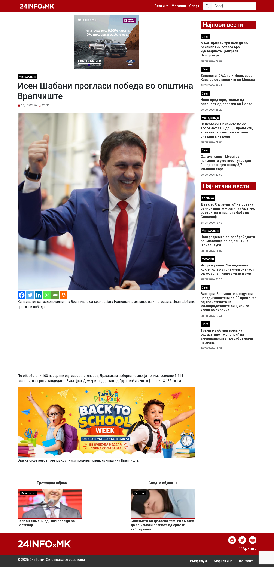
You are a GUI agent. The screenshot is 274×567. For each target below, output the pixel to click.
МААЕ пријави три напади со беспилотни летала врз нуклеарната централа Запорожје (224, 49)
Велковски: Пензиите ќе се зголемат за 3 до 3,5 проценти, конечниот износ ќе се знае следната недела (227, 130)
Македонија (27, 76)
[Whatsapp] (47, 295)
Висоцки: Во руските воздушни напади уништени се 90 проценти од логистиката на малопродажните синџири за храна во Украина (228, 302)
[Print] (63, 295)
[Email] (55, 295)
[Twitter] (30, 295)
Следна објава (161, 483)
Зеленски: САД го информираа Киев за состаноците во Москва (228, 78)
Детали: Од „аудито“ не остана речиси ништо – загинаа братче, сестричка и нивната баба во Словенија (228, 210)
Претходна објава (52, 483)
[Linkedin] (38, 295)
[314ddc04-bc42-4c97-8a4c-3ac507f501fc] (106, 422)
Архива (249, 548)
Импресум (198, 561)
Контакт (246, 561)
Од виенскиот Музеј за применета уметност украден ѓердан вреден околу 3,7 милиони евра (226, 163)
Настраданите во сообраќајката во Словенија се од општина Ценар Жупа (228, 241)
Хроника (208, 198)
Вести (160, 6)
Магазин (178, 6)
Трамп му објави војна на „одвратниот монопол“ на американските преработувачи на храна (227, 336)
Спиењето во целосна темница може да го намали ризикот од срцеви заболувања (162, 525)
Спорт (194, 6)
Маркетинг (223, 561)
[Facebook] (21, 295)
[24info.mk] (37, 6)
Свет (205, 37)
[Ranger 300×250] (106, 42)
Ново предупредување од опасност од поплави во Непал (226, 102)
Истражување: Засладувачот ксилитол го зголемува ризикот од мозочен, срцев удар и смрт (227, 269)
